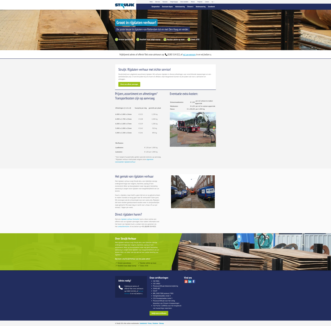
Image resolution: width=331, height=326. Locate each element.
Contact (207, 2)
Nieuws (193, 2)
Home (151, 2)
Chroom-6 (190, 6)
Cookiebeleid (143, 323)
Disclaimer (155, 323)
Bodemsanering (200, 6)
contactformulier (123, 226)
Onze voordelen (184, 2)
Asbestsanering (180, 6)
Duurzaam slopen (167, 6)
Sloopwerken (156, 6)
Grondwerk (211, 6)
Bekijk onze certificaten (159, 313)
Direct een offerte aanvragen (129, 84)
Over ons (157, 2)
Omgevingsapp (174, 2)
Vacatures (165, 2)
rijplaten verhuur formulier (130, 219)
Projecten (199, 2)
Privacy (150, 323)
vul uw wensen (189, 54)
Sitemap (161, 323)
